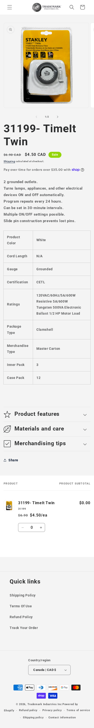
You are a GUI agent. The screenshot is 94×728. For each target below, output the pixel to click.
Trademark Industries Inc (44, 704)
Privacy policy (52, 710)
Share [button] (13, 460)
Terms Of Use (21, 606)
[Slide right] (57, 117)
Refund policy (28, 710)
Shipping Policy (23, 595)
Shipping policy (33, 717)
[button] (9, 7)
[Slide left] (36, 117)
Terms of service (78, 710)
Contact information (62, 717)
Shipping (9, 161)
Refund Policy (21, 617)
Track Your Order (24, 628)
